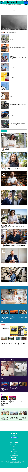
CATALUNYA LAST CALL (6, 148)
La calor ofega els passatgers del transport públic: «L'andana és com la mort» (23, 317)
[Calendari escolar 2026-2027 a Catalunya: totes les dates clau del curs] (5, 105)
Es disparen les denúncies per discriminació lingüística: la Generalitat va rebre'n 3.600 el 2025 (17, 76)
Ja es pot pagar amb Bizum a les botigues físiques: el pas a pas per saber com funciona (18, 67)
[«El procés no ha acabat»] (14, 140)
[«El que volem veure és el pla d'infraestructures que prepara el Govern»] (14, 216)
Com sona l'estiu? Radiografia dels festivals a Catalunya (12, 402)
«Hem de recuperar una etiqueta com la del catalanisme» (10, 187)
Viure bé (4, 324)
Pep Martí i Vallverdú (3, 150)
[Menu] (0, 4)
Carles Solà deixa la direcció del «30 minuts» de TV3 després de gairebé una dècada (13, 378)
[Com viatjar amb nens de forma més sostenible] (23, 413)
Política (16, 4)
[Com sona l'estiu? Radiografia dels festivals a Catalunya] (12, 398)
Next (2, 394)
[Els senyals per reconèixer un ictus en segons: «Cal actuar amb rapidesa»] (18, 331)
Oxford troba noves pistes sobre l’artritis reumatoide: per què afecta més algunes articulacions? (4, 343)
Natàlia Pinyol (11, 39)
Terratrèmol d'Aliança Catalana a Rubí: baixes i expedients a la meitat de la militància (18, 114)
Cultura (19, 4)
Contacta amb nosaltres (14, 437)
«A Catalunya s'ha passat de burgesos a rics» (8, 264)
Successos (13, 4)
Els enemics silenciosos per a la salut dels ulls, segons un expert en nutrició (24, 343)
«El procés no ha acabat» (5, 149)
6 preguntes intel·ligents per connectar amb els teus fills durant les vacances (14, 418)
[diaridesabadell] (14, 451)
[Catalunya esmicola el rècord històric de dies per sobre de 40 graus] (14, 312)
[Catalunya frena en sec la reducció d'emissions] (5, 86)
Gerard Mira (11, 96)
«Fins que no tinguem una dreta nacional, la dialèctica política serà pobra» (13, 245)
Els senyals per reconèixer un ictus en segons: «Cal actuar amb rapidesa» (5, 328)
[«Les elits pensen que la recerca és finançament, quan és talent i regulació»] (14, 197)
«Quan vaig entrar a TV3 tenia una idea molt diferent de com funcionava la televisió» (14, 388)
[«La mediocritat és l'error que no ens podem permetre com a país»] (14, 274)
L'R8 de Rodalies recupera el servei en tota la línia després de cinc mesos (18, 38)
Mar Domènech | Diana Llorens (4, 419)
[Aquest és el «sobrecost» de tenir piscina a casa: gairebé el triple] (11, 338)
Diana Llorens (20, 419)
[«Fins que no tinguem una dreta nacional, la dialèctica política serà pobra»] (14, 236)
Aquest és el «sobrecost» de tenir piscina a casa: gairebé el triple (11, 343)
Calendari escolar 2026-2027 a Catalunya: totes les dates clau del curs (18, 105)
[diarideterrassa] (14, 453)
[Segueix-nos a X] (13, 435)
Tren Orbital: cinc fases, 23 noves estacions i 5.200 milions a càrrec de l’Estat (17, 47)
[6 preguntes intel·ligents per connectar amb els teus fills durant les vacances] (14, 413)
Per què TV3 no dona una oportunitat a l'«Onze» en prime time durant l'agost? (4, 389)
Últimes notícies (5, 4)
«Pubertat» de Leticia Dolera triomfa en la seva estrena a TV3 (18, 57)
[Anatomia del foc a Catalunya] (14, 22)
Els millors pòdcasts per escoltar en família (4, 418)
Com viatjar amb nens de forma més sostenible (23, 418)
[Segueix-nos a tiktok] (14, 435)
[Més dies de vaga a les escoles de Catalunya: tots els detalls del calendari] (5, 96)
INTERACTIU (5, 32)
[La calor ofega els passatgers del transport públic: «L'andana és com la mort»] (23, 312)
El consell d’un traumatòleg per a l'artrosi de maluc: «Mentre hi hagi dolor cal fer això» (17, 343)
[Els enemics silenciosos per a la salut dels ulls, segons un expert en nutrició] (24, 338)
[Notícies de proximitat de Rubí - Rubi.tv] (9, 2)
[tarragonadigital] (14, 455)
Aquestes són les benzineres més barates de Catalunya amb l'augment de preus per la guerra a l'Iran (17, 124)
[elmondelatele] (14, 457)
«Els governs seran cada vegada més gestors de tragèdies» (10, 168)
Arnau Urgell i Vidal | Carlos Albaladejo (11, 32)
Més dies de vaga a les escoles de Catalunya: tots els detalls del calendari (18, 95)
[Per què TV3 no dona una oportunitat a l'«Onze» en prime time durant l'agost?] (5, 384)
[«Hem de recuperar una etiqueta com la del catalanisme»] (14, 178)
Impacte (2, 32)
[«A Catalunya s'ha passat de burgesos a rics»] (14, 255)
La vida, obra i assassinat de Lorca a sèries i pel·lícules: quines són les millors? (23, 388)
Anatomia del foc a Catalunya (7, 31)
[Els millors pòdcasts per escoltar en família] (5, 413)
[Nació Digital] (3, 2)
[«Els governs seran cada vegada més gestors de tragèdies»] (14, 159)
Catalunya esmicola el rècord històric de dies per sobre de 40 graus (14, 317)
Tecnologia (2, 400)
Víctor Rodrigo (2, 379)
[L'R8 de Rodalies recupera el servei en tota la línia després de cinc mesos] (5, 38)
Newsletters (22, 0)
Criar (3, 409)
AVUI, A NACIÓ (4, 130)
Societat (9, 4)
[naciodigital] (14, 449)
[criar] (14, 459)
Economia (2, 225)
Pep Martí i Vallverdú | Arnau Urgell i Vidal (6, 169)
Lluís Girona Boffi (12, 77)
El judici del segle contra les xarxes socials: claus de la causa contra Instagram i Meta (4, 403)
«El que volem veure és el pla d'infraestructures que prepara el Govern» (12, 226)
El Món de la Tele (12, 56)
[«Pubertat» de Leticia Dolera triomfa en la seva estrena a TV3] (5, 57)
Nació (10, 46)
